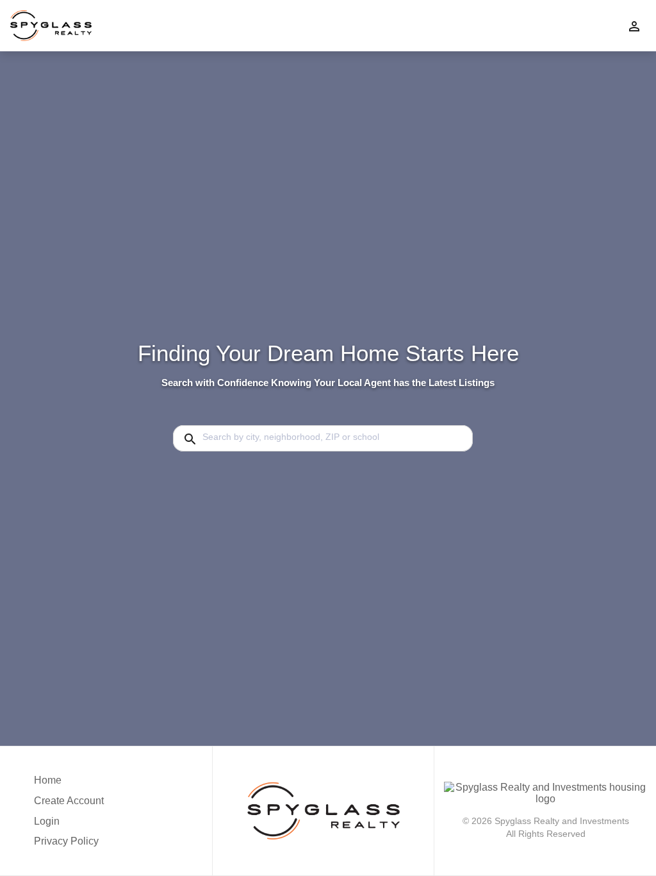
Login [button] (47, 821)
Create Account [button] (71, 800)
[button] (71, 824)
